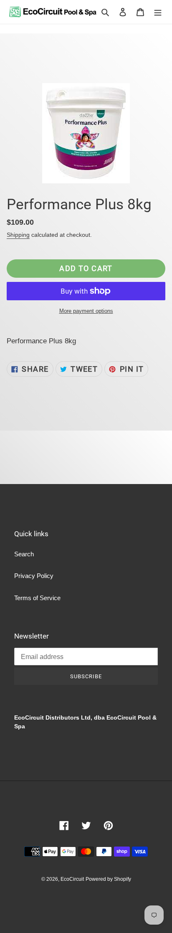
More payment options (86, 311)
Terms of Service (37, 597)
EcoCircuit (72, 879)
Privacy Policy (33, 575)
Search (24, 554)
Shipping (18, 234)
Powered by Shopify (108, 879)
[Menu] (158, 12)
